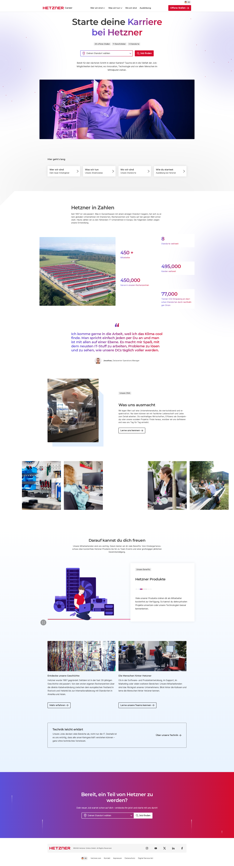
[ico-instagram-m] (147, 848)
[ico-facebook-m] (182, 848)
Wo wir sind (131, 8)
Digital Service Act (145, 858)
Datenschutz (130, 858)
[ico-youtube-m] (155, 848)
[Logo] (59, 848)
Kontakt (107, 858)
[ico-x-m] (164, 848)
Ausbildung (145, 8)
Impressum (117, 858)
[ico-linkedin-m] (173, 848)
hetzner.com (96, 858)
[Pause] (43, 622)
